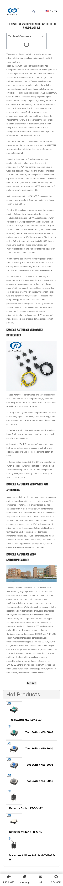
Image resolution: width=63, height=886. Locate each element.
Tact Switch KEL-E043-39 (25, 719)
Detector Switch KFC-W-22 (26, 808)
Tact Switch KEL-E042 (39, 732)
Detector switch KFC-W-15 (25, 831)
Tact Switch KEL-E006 (39, 748)
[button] (43, 36)
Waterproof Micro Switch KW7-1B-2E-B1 (32, 857)
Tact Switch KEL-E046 (39, 780)
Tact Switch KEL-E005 (39, 764)
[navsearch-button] (32, 9)
